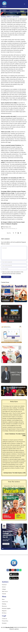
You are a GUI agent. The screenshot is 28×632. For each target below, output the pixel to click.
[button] (24, 4)
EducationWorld (9, 627)
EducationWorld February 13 (10, 228)
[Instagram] (15, 570)
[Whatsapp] (20, 570)
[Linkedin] (18, 570)
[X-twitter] (10, 570)
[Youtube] (13, 570)
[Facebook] (16, 233)
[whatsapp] (20, 233)
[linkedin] (18, 233)
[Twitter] (14, 233)
